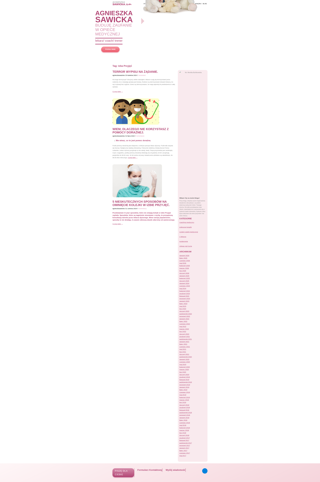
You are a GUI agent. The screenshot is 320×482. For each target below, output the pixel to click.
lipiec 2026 (183, 258)
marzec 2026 (184, 268)
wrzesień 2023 (184, 299)
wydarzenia (183, 241)
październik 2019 (185, 382)
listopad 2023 (184, 296)
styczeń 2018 (184, 435)
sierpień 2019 (184, 387)
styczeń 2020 (184, 375)
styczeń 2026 (184, 273)
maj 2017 (182, 456)
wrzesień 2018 (184, 415)
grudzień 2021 (184, 337)
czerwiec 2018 (184, 423)
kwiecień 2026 (184, 266)
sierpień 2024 (184, 283)
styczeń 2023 (184, 311)
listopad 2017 (184, 440)
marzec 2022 (184, 329)
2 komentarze (139, 136)
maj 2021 (182, 349)
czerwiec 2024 (184, 286)
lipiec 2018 (183, 420)
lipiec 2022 (183, 321)
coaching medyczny (186, 222)
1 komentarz (142, 75)
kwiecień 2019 (184, 397)
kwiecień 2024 (184, 291)
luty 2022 (182, 331)
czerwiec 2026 (184, 261)
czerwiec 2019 (184, 392)
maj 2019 (182, 395)
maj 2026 (182, 263)
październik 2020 (185, 357)
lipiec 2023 (183, 304)
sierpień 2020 (184, 359)
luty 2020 (182, 372)
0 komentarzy (142, 208)
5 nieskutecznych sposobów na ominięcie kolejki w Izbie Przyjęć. (141, 203)
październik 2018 (185, 413)
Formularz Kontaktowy (149, 470)
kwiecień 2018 (184, 428)
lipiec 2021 (183, 344)
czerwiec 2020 (184, 362)
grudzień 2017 (184, 438)
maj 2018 (182, 425)
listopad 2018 (184, 410)
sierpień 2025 (184, 276)
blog (205, 3)
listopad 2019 (184, 380)
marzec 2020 (184, 369)
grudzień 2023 (184, 293)
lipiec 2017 (183, 451)
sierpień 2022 (184, 319)
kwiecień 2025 (184, 278)
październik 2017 (185, 443)
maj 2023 (182, 306)
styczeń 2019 (184, 405)
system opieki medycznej (188, 232)
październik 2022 (185, 314)
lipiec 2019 (183, 390)
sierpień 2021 (184, 342)
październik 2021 (185, 339)
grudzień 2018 (184, 407)
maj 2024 (182, 288)
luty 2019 (182, 402)
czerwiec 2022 (184, 324)
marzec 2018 (184, 430)
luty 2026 (182, 271)
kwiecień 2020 (184, 367)
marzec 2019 (184, 400)
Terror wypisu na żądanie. (135, 71)
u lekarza (182, 237)
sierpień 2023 (184, 301)
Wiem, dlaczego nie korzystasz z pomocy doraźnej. (140, 130)
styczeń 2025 (184, 281)
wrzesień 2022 (184, 316)
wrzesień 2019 (184, 385)
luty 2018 (182, 433)
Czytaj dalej (117, 91)
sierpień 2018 (184, 418)
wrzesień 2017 (184, 445)
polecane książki (185, 227)
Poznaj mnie (110, 49)
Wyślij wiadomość (175, 470)
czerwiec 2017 (184, 453)
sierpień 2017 (184, 448)
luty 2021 (182, 352)
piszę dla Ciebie (121, 473)
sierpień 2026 (184, 255)
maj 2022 (182, 326)
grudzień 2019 (184, 377)
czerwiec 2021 (184, 347)
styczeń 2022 (184, 334)
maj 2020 (182, 364)
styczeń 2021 (184, 354)
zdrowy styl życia (185, 246)
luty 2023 (182, 309)
